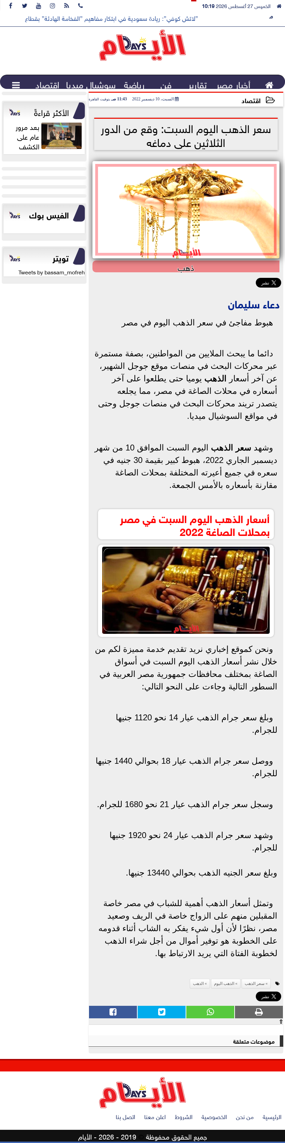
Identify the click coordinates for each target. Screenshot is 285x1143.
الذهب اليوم (224, 983)
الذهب (215, 378)
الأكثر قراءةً (51, 111)
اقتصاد (251, 100)
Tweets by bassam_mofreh (51, 271)
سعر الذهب (231, 447)
